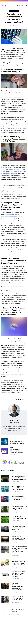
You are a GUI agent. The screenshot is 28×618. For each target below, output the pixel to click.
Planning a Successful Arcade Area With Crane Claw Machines (19, 498)
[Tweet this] (18, 399)
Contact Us (6, 609)
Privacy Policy (14, 611)
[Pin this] (22, 399)
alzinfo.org (6, 105)
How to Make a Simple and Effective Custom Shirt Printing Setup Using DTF (18, 574)
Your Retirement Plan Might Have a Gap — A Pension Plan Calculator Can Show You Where (19, 562)
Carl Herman (14, 423)
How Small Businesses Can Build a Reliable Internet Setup (18, 528)
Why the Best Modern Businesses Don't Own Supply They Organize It (19, 477)
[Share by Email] (24, 399)
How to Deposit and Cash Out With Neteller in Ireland (19, 508)
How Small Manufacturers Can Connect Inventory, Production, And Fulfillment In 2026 (17, 587)
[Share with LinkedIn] (20, 399)
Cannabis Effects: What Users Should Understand (19, 517)
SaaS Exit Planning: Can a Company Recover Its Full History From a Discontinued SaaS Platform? (19, 550)
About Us (21, 609)
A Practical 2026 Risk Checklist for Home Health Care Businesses (18, 598)
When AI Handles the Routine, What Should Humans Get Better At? (19, 487)
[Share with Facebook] (16, 399)
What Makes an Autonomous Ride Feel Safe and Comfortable (18, 538)
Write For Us (14, 609)
